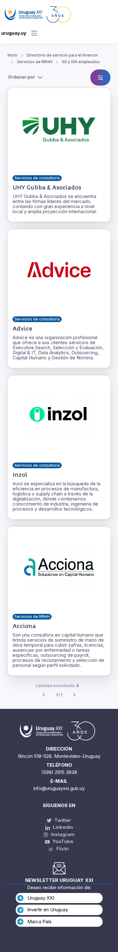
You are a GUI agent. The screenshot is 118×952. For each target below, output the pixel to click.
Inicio (12, 55)
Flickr (61, 849)
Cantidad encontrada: (57, 685)
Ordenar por (21, 77)
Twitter (62, 820)
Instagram (62, 834)
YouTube (62, 841)
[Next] (74, 695)
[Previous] (44, 695)
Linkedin (62, 827)
